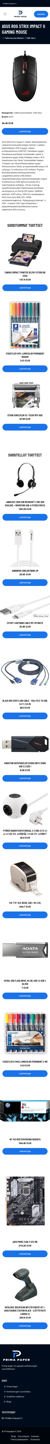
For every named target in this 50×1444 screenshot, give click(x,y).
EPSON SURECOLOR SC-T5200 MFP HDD (25, 415)
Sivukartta (35, 1439)
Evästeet (35, 1436)
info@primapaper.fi (9, 4)
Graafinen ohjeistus (15, 1396)
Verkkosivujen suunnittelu (18, 1391)
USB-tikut (31, 38)
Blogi (8, 1401)
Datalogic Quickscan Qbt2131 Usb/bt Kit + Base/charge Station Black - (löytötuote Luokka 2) (25, 1310)
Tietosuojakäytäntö (19, 1439)
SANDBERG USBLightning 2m (25, 570)
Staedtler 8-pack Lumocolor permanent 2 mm (25, 1061)
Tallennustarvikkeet (14, 38)
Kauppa (41, 14)
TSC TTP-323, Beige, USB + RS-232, (25, 902)
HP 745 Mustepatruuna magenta (25, 1139)
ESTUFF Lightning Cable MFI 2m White (25, 622)
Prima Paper (12, 1386)
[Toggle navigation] (5, 14)
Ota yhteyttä (23, 1436)
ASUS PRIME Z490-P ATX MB (25, 1241)
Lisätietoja (25, 131)
